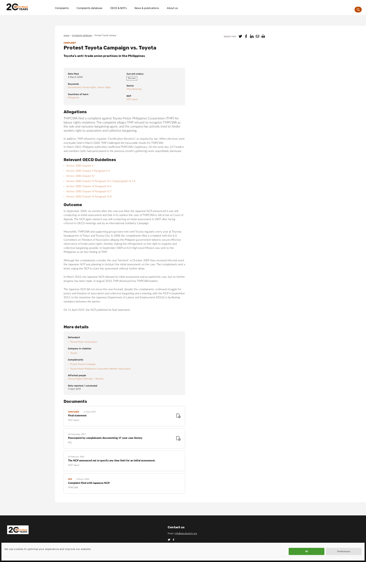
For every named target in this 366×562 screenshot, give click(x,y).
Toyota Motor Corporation (83, 342)
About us (172, 8)
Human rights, (89, 87)
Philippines (73, 97)
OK (306, 551)
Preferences (343, 551)
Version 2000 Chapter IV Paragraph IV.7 (89, 191)
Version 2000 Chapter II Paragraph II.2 (88, 171)
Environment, (75, 87)
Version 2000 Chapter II (79, 166)
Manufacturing (134, 89)
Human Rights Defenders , (81, 379)
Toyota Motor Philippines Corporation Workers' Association (100, 369)
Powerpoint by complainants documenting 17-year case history (105, 438)
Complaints (62, 8)
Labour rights (104, 87)
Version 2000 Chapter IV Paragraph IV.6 (89, 186)
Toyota (73, 353)
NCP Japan (132, 99)
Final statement (77, 415)
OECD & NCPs (118, 8)
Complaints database (89, 8)
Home (66, 35)
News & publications (147, 8)
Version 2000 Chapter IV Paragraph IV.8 (89, 196)
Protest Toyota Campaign (83, 364)
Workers (99, 379)
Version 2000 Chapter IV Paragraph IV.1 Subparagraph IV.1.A (101, 181)
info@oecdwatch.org (186, 533)
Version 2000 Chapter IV (80, 176)
